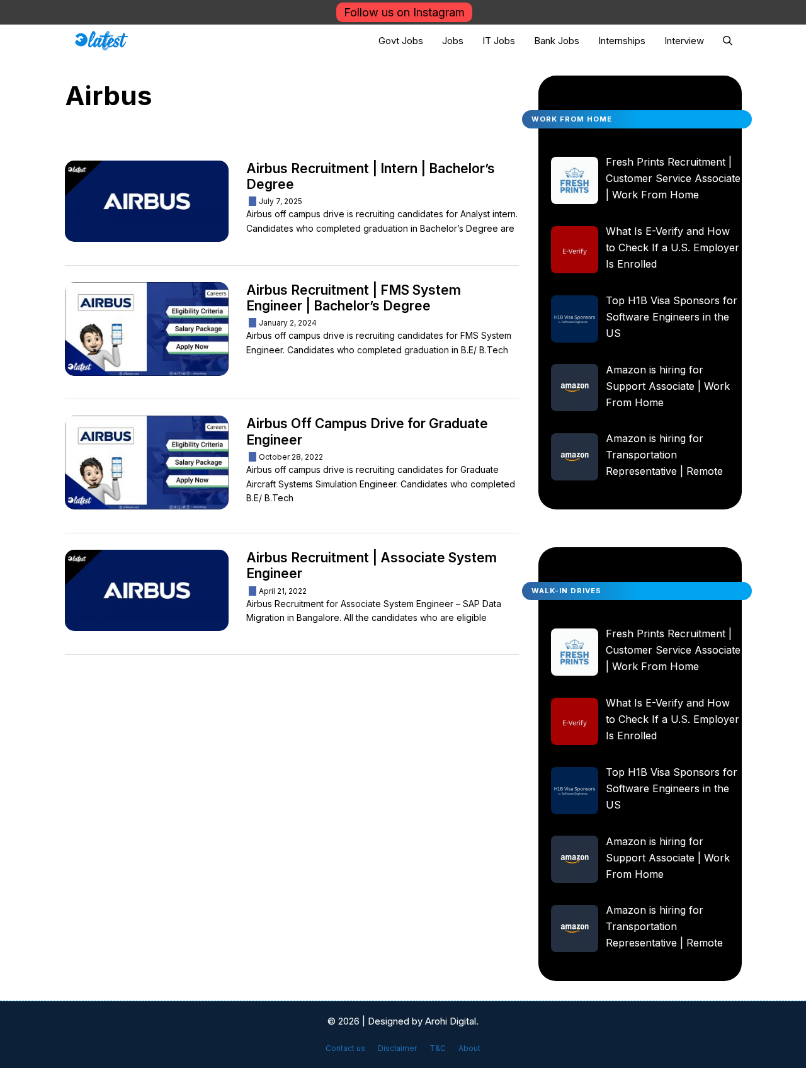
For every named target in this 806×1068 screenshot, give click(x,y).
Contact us (345, 1048)
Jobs (452, 41)
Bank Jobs (556, 41)
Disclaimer (397, 1048)
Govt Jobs (400, 41)
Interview (684, 41)
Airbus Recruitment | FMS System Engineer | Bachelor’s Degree (353, 298)
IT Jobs (498, 41)
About (469, 1048)
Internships (621, 41)
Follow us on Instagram (404, 12)
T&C (437, 1048)
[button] (727, 41)
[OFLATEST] (102, 41)
